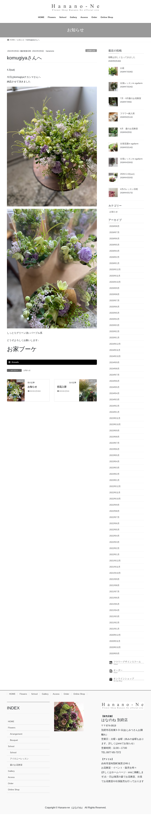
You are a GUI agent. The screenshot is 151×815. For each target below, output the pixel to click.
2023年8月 (114, 437)
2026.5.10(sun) (127, 174)
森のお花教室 (16, 765)
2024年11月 (114, 350)
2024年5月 (114, 387)
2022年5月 (114, 529)
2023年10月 (115, 424)
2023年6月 (114, 449)
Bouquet (14, 740)
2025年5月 (114, 313)
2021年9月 (114, 579)
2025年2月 (114, 331)
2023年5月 (114, 455)
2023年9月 (114, 430)
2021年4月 (114, 610)
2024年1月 (114, 412)
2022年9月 (114, 505)
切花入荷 (62, 387)
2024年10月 (115, 356)
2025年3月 (114, 325)
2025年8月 (114, 294)
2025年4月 (114, 319)
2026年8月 (114, 226)
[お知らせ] (16, 390)
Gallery (45, 694)
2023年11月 (114, 418)
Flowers (23, 694)
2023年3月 (114, 467)
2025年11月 (114, 276)
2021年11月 (114, 567)
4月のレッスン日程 (129, 189)
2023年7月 (114, 443)
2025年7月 (114, 300)
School (34, 694)
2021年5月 (114, 604)
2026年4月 (114, 251)
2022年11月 (114, 492)
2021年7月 (114, 591)
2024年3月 (114, 399)
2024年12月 (115, 344)
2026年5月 (114, 245)
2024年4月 (114, 393)
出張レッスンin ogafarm (131, 83)
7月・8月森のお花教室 (130, 98)
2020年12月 (115, 635)
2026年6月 (114, 238)
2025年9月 (114, 288)
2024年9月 (114, 362)
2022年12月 (115, 486)
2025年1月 (114, 337)
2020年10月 (115, 647)
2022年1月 (114, 554)
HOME (12, 694)
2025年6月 (114, 306)
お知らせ (91, 50)
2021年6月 (114, 597)
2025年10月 (115, 282)
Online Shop (79, 694)
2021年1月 (114, 629)
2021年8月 (114, 585)
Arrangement (16, 734)
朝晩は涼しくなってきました (121, 57)
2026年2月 (114, 257)
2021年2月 (114, 622)
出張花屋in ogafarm (129, 143)
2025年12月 (115, 269)
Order (66, 694)
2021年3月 (114, 616)
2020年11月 (114, 641)
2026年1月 (114, 263)
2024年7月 (114, 375)
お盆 (122, 68)
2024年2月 (114, 406)
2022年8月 (114, 511)
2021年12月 (115, 560)
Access (56, 694)
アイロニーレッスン (19, 758)
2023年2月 (114, 474)
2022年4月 (114, 536)
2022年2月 (114, 548)
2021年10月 (115, 573)
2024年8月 (114, 368)
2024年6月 (114, 381)
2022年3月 (114, 542)
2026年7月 (114, 232)
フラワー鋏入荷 (127, 113)
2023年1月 (114, 480)
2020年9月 (114, 653)
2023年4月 (114, 461)
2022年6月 (114, 523)
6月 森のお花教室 (129, 128)
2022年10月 (115, 498)
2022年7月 (114, 517)
